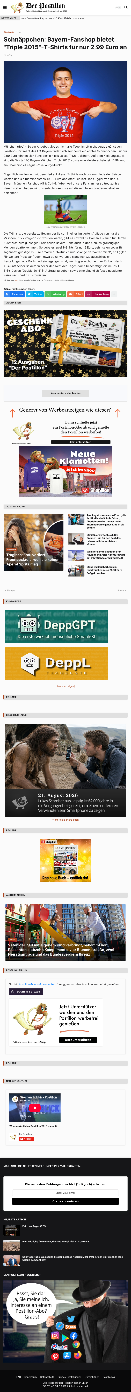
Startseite (9, 32)
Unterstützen (92, 1376)
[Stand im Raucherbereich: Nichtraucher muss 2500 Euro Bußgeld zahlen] (76, 571)
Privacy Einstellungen (69, 1376)
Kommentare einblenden (65, 393)
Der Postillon (66, 1382)
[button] (4, 8)
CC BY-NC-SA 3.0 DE (54, 1386)
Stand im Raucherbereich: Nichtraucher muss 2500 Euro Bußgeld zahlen (104, 569)
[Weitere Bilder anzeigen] (65, 819)
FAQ (18, 1376)
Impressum (30, 1376)
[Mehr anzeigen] (114, 294)
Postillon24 (109, 1376)
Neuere (11, 590)
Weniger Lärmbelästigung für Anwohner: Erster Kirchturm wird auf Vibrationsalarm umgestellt (106, 554)
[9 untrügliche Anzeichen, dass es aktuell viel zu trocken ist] (11, 1245)
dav (19, 32)
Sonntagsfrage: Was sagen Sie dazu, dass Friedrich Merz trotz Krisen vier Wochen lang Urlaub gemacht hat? (72, 1258)
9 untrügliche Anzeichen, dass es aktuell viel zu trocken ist (56, 1241)
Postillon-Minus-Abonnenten (37, 984)
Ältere (120, 590)
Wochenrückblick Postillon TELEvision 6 (33, 1126)
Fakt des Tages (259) (34, 1226)
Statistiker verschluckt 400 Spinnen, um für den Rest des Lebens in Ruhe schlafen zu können (104, 539)
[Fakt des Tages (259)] (11, 1230)
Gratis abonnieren (65, 1201)
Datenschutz (47, 1376)
